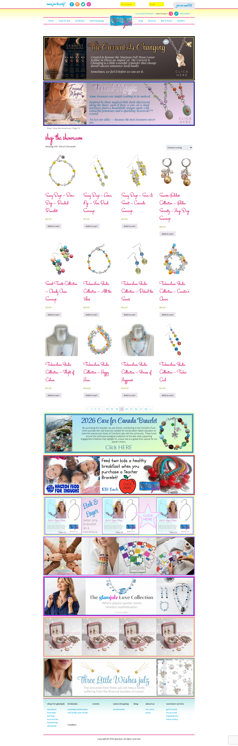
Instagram (77, 4)
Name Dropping (97, 20)
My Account (171, 712)
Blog (141, 20)
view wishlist (185, 14)
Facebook (72, 4)
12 (117, 409)
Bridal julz (80, 20)
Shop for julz (64, 20)
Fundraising (52, 722)
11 (112, 409)
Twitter (83, 4)
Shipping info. (172, 715)
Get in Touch (171, 709)
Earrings (51, 715)
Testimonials (119, 709)
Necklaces (51, 709)
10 (107, 409)
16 (136, 409)
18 (145, 409)
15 (131, 409)
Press (148, 712)
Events (95, 703)
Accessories (52, 719)
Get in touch (166, 20)
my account (140, 14)
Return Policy (172, 719)
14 (126, 409)
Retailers (181, 20)
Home (51, 20)
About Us (152, 20)
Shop (49, 128)
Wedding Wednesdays (78, 709)
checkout (156, 14)
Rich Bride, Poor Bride (78, 712)
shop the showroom (62, 128)
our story (150, 709)
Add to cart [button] (53, 226)
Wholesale (51, 725)
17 (141, 409)
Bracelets (51, 712)
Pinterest (89, 4)
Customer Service (175, 703)
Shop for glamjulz (56, 703)
